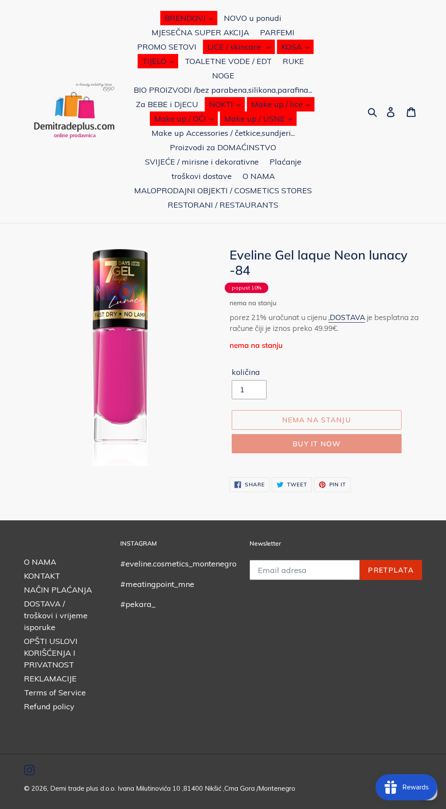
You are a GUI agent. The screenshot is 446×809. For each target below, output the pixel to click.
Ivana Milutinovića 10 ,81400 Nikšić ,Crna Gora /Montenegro (206, 788)
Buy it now (317, 443)
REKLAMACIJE (50, 679)
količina (246, 372)
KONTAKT (42, 576)
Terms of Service (55, 693)
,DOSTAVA (346, 317)
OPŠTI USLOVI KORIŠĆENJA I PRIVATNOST (51, 653)
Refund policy (49, 706)
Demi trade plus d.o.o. (84, 788)
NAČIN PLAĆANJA (58, 590)
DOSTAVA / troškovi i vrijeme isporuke (56, 615)
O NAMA (40, 562)
